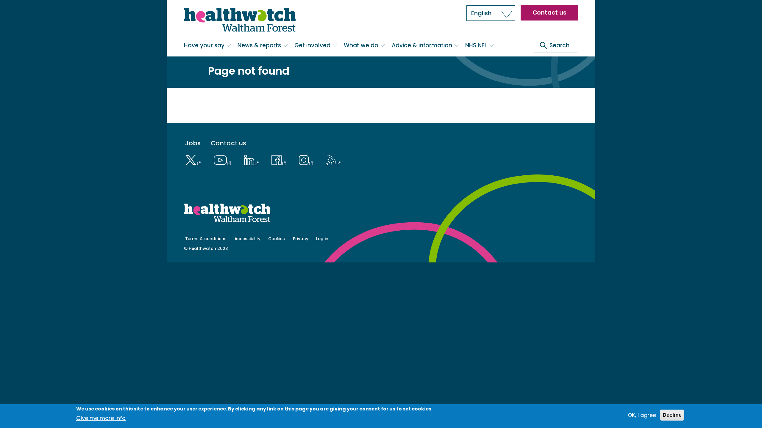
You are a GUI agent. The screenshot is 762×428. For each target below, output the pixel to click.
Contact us (549, 12)
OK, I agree (642, 415)
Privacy (300, 239)
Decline (672, 415)
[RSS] (333, 159)
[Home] (240, 21)
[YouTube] (223, 159)
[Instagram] (307, 159)
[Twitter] (194, 159)
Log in (322, 239)
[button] (490, 13)
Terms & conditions (206, 239)
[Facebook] (280, 159)
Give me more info (101, 417)
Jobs (193, 143)
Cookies (276, 239)
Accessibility (247, 239)
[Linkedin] (253, 159)
